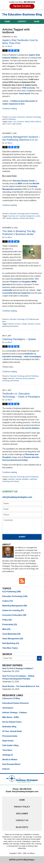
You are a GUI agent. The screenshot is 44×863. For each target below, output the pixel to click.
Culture (7, 601)
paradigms (25, 479)
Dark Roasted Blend (11, 764)
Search (39, 658)
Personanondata (9, 736)
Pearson (14, 282)
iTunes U (9, 124)
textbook (18, 124)
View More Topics (10, 648)
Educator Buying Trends (24, 181)
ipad (3, 124)
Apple (10, 121)
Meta (4, 321)
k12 (17, 216)
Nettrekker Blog (9, 727)
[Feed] (22, 581)
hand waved (24, 93)
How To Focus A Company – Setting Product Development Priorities (18, 677)
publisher (15, 218)
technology (6, 380)
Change (24, 324)
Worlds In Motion (9, 760)
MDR (20, 184)
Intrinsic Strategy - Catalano (14, 713)
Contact (22, 21)
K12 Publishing (10, 119)
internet (37, 324)
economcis (20, 121)
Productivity (9, 624)
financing (19, 378)
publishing (5, 326)
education (31, 324)
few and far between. (31, 428)
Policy (7, 620)
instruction (11, 216)
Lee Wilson (31, 853)
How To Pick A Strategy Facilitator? (17, 668)
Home (7, 21)
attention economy (14, 324)
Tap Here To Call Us (22, 6)
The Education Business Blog (22, 14)
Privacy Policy (22, 807)
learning (18, 479)
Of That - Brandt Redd (12, 731)
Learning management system (30, 216)
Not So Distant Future (12, 722)
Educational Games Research (15, 703)
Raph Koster (8, 741)
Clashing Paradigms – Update (19, 339)
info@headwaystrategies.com (17, 497)
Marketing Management (14, 606)
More (36, 21)
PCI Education (32, 555)
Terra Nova (7, 750)
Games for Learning (13, 610)
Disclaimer (22, 814)
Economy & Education (17, 117)
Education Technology (33, 117)
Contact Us (22, 820)
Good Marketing (11, 634)
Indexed (6, 769)
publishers (31, 378)
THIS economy (28, 88)
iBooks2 (38, 121)
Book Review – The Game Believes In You (20, 686)
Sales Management (12, 639)
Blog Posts (22, 827)
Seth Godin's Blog (10, 745)
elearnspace (7, 708)
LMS (4, 218)
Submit (22, 537)
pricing (25, 378)
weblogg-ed (7, 755)
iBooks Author (29, 121)
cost (14, 121)
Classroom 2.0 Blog (11, 698)
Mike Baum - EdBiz (10, 717)
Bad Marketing (10, 643)
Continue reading (9, 109)
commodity (7, 290)
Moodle (36, 184)
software (22, 218)
